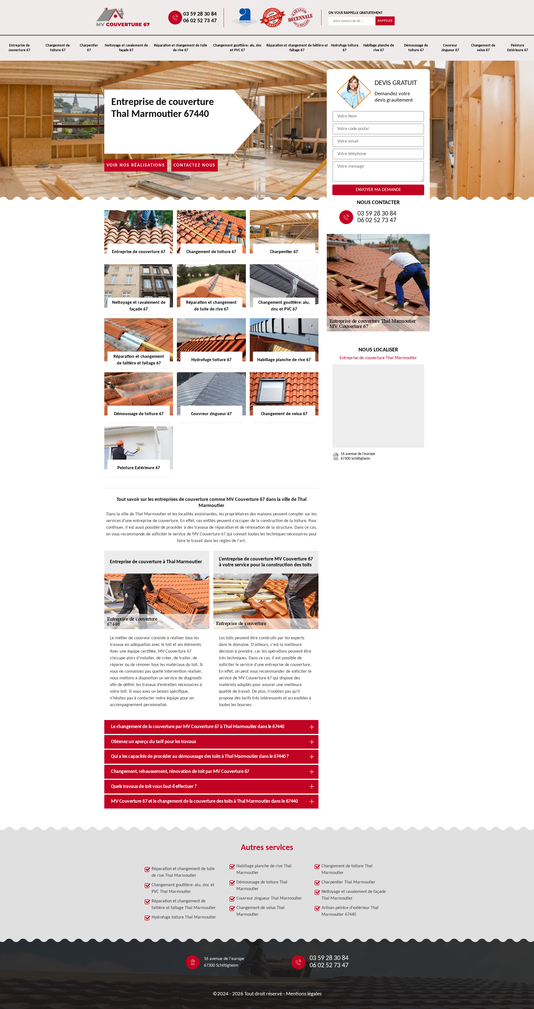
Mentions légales (304, 994)
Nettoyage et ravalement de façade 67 (126, 48)
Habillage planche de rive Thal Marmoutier (263, 869)
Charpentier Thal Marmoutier (348, 882)
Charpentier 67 (89, 48)
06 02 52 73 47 (200, 21)
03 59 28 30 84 (200, 14)
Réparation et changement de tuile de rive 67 (180, 48)
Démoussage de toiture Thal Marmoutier (261, 885)
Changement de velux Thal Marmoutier (260, 911)
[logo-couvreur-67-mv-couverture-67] (140, 17)
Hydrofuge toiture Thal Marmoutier (184, 917)
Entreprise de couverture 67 (19, 48)
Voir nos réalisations (136, 165)
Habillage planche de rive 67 (378, 48)
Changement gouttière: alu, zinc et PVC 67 (237, 48)
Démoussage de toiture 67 (416, 48)
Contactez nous (195, 165)
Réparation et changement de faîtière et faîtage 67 (297, 48)
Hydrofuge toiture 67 (345, 48)
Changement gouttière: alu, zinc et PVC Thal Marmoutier (183, 888)
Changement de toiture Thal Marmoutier (347, 869)
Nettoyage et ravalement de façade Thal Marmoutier (354, 895)
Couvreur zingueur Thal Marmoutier (269, 898)
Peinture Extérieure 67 (517, 48)
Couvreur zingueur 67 (450, 48)
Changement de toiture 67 (58, 48)
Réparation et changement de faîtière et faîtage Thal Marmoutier (184, 904)
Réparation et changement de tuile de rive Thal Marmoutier (183, 872)
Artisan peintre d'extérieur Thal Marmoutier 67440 (350, 911)
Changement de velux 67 (483, 48)
